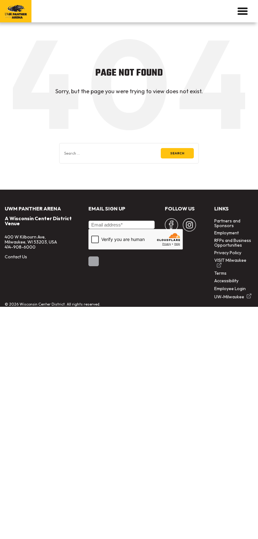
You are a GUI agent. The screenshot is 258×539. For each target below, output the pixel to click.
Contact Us (16, 257)
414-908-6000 (20, 247)
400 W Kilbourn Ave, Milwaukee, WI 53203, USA (31, 239)
